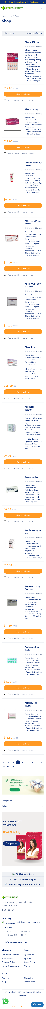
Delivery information (10, 954)
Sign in (22, 1006)
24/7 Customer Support (24, 879)
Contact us (28, 978)
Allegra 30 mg (31, 109)
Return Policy (29, 962)
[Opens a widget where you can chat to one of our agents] (37, 1005)
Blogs (4, 981)
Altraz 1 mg (30, 346)
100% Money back (25, 874)
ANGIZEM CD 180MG (31, 704)
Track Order (29, 981)
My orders (28, 958)
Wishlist (27, 965)
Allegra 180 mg (32, 42)
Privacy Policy (7, 958)
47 (42, 762)
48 (3, 766)
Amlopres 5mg (31, 477)
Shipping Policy (8, 962)
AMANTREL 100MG (30, 408)
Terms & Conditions (10, 965)
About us (5, 978)
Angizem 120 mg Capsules (32, 588)
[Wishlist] (11, 100)
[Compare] (28, 100)
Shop (11, 16)
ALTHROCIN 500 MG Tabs (33, 285)
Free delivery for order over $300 (25, 884)
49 (8, 766)
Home (4, 16)
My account (28, 954)
